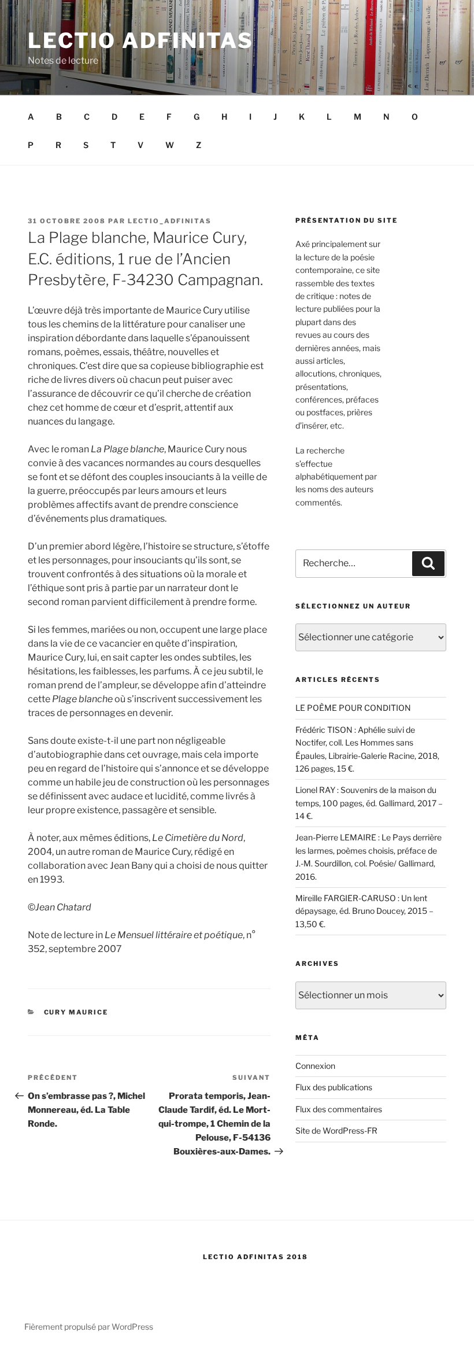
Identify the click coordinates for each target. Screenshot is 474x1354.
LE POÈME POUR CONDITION (353, 708)
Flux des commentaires (338, 1109)
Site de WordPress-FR (336, 1130)
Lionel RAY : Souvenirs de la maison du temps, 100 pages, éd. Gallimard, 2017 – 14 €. (369, 803)
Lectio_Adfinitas (170, 221)
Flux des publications (333, 1087)
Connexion (315, 1066)
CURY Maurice (76, 1012)
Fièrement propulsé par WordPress (88, 1326)
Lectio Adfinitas (141, 40)
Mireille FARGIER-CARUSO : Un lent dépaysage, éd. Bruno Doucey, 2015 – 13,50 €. (364, 911)
